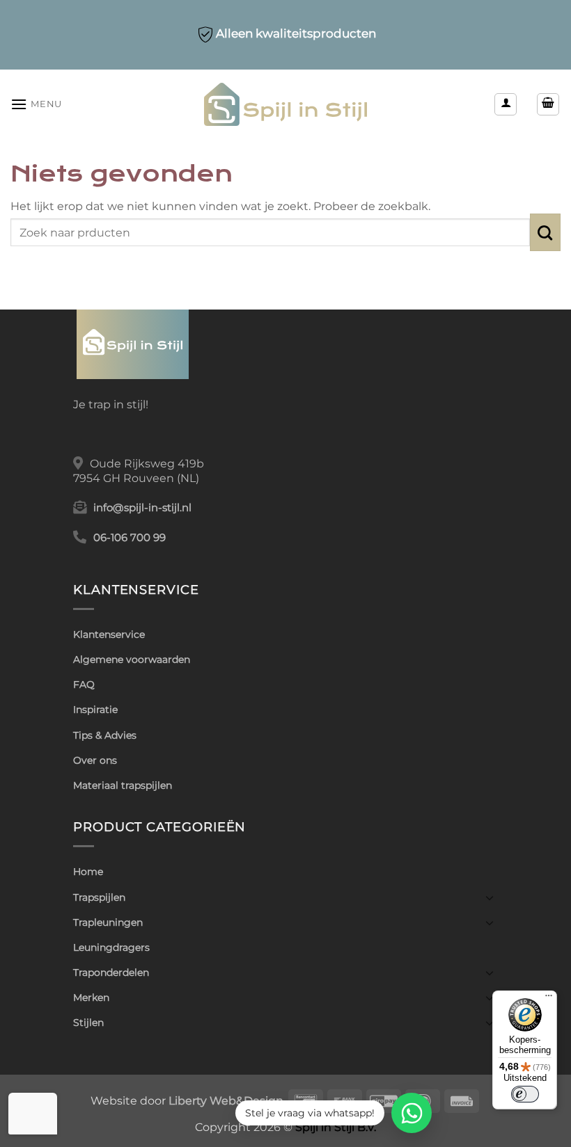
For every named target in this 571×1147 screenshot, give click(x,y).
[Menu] (548, 998)
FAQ (84, 684)
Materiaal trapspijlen (122, 785)
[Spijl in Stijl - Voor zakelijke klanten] (286, 104)
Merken (91, 997)
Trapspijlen (99, 897)
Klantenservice (109, 634)
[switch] (525, 1094)
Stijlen (88, 1022)
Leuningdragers (111, 947)
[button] (36, 104)
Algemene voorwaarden (131, 659)
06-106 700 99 (129, 537)
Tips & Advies (104, 735)
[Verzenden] (545, 232)
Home (88, 871)
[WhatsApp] (411, 1113)
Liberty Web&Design (226, 1100)
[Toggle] (489, 897)
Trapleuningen (108, 922)
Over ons (95, 760)
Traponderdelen (111, 972)
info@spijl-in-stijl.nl (142, 508)
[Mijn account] (505, 104)
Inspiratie (95, 709)
